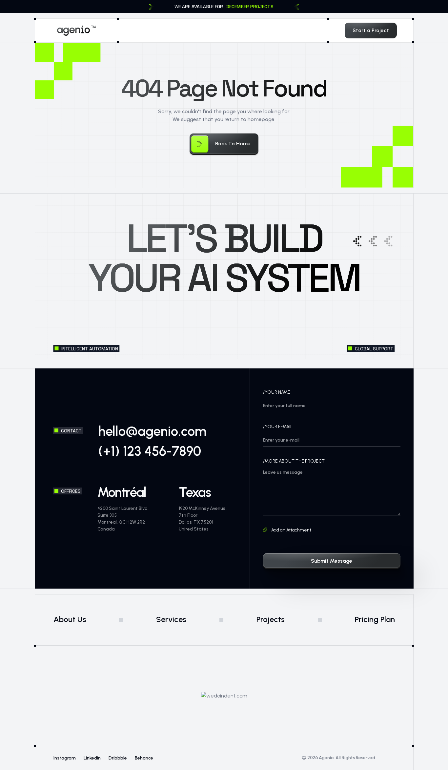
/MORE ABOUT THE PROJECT (294, 461)
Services (171, 619)
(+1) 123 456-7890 (149, 451)
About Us (69, 619)
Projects (270, 619)
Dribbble (118, 758)
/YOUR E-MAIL (278, 426)
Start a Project (371, 30)
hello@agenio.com (152, 431)
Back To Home (233, 143)
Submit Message (331, 561)
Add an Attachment (290, 530)
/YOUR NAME (276, 392)
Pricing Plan (375, 619)
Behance (144, 758)
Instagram (64, 758)
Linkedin (92, 758)
